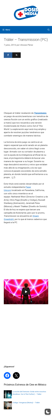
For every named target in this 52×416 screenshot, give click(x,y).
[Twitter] (16, 55)
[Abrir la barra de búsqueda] (48, 30)
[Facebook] (8, 55)
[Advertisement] (26, 86)
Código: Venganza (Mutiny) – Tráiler (26, 402)
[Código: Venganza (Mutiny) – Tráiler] (8, 408)
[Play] (26, 292)
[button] (48, 412)
